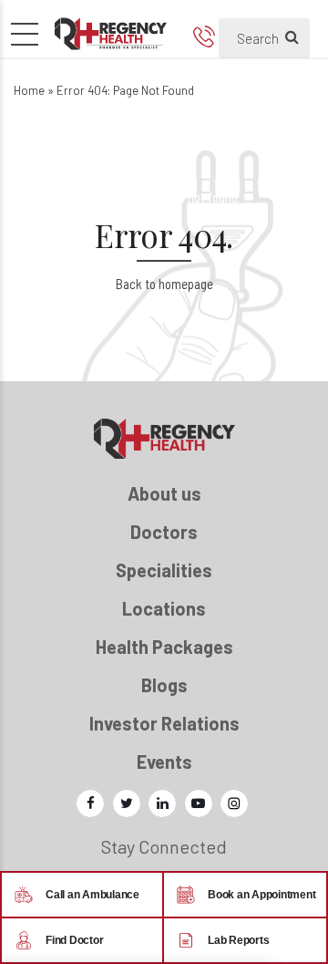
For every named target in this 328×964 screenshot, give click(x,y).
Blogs (164, 685)
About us (164, 493)
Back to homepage (164, 283)
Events (164, 761)
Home (29, 90)
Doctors (164, 532)
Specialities (164, 570)
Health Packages (164, 647)
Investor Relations (164, 723)
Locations (164, 608)
